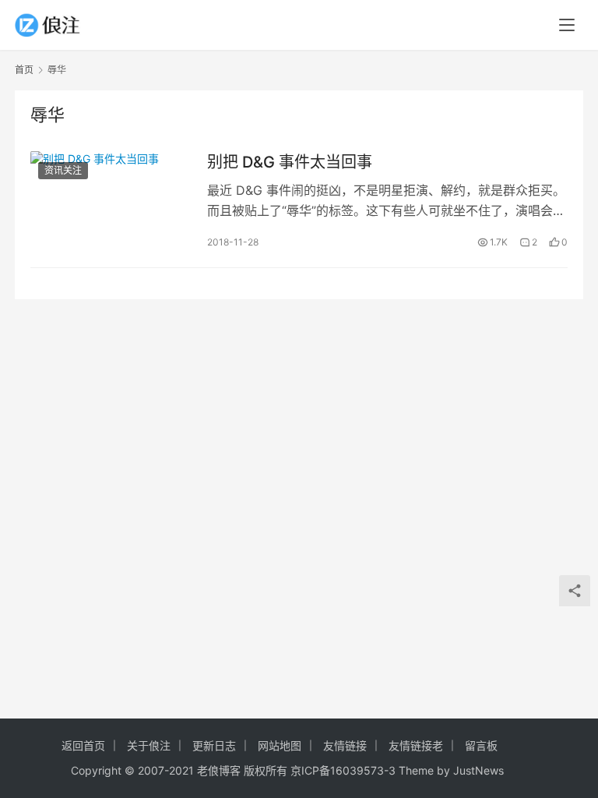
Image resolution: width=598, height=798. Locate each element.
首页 (24, 70)
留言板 (481, 745)
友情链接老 (416, 745)
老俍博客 (219, 770)
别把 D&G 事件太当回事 (289, 162)
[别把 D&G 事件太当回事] (111, 200)
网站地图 (279, 745)
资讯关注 (63, 170)
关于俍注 (149, 745)
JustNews (478, 770)
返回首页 (83, 745)
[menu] (567, 25)
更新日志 (214, 745)
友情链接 (345, 745)
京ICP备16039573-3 (343, 770)
